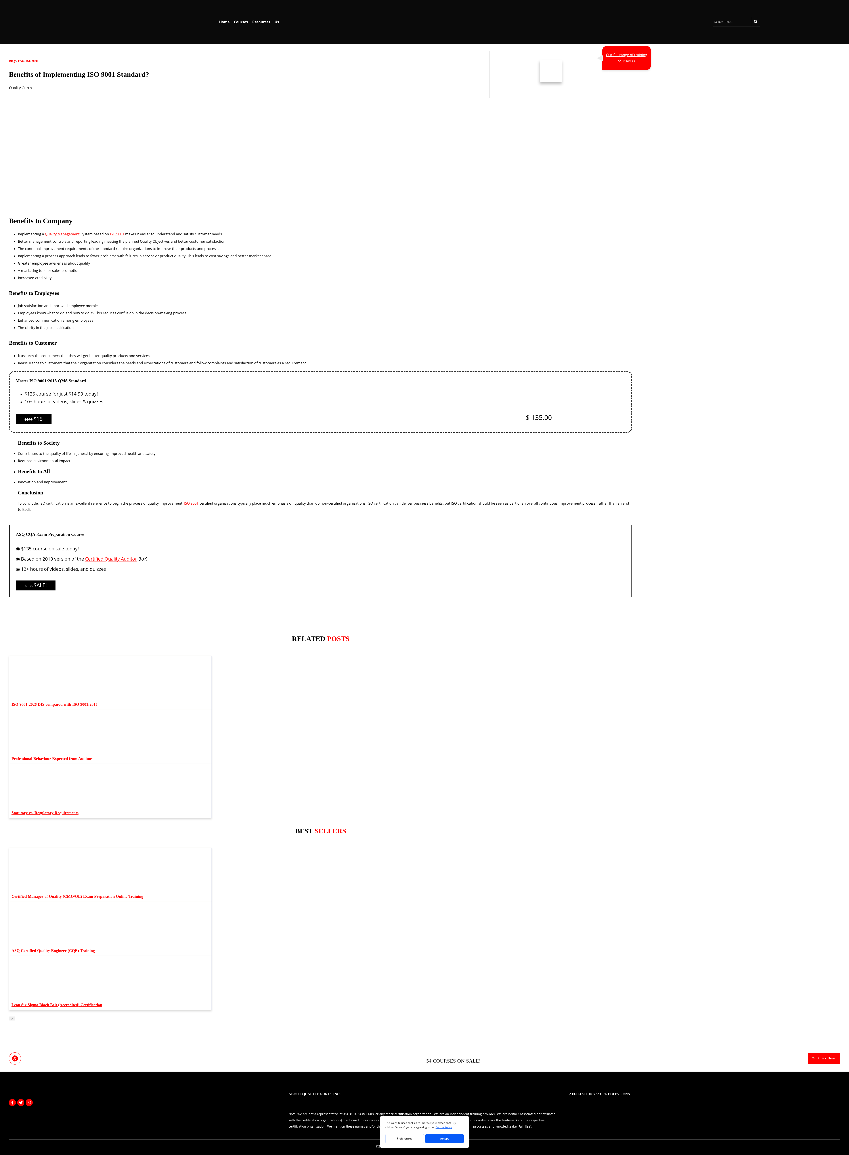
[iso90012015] (610, 393)
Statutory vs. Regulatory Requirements (44, 813)
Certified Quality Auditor (111, 559)
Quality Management (62, 234)
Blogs (12, 61)
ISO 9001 (32, 61)
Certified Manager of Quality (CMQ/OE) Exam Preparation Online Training (77, 896)
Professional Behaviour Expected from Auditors (52, 758)
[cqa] (589, 551)
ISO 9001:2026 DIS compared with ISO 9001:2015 (54, 704)
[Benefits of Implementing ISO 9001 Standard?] (80, 209)
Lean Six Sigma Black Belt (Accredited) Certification (56, 1005)
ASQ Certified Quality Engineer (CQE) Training (53, 950)
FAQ (21, 61)
